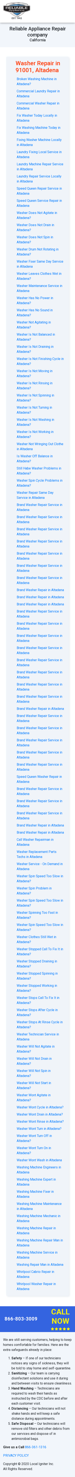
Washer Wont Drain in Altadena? (40, 1114)
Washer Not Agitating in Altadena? (34, 324)
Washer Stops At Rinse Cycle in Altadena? (40, 1024)
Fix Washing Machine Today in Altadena (38, 130)
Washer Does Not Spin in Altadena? (35, 239)
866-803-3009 (21, 1319)
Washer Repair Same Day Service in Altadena (35, 495)
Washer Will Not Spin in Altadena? (34, 1073)
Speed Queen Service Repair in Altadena (39, 203)
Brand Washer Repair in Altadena (40, 590)
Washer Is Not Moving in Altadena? (34, 373)
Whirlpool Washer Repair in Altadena (36, 1286)
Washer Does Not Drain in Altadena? (35, 227)
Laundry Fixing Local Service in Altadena (39, 154)
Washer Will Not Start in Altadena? (34, 1085)
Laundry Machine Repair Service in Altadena (40, 166)
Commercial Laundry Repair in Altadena (38, 93)
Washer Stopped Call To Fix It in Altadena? (40, 951)
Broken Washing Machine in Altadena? (37, 81)
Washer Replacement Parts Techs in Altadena (36, 854)
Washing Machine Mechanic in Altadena (38, 1218)
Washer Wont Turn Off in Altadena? (34, 1138)
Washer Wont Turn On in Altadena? (34, 1150)
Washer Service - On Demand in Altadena (40, 866)
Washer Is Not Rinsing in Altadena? (34, 385)
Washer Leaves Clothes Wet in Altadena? (39, 276)
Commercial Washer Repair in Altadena (38, 105)
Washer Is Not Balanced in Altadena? (36, 337)
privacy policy (16, 1455)
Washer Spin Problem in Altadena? (34, 890)
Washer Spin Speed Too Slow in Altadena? (40, 878)
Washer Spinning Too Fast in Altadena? (37, 915)
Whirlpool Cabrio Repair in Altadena (35, 1274)
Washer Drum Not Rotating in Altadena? (38, 251)
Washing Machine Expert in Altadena (36, 1181)
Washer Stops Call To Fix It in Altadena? (38, 1000)
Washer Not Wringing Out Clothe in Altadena (40, 446)
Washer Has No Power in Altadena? (35, 300)
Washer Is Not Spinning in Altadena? (35, 397)
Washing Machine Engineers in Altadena (39, 1169)
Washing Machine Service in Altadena (37, 1254)
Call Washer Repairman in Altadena (35, 842)
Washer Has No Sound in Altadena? (35, 312)
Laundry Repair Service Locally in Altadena (39, 178)
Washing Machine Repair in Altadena (36, 1230)
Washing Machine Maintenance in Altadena (39, 1206)
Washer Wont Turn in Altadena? (39, 1129)
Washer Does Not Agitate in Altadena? (37, 215)
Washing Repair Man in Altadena (40, 1265)
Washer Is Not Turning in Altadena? (34, 410)
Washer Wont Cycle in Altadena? (40, 1107)
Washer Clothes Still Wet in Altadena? (36, 939)
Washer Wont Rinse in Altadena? (40, 1122)
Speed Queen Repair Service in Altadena (39, 191)
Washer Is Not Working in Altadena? (35, 434)
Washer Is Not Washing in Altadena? (35, 422)
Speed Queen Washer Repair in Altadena (39, 779)
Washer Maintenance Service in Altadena (39, 288)
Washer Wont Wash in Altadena (39, 1160)
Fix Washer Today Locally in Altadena (37, 118)
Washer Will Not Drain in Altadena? (34, 1061)
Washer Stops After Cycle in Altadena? (37, 1012)
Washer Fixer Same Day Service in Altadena (40, 264)
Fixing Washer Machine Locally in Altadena (39, 142)
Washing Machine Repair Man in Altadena (40, 1242)
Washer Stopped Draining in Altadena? (37, 963)
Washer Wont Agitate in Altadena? (34, 1097)
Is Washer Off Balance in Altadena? (35, 458)
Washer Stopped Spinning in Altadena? (37, 975)
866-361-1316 (35, 1447)
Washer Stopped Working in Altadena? (37, 988)
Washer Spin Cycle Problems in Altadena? (39, 483)
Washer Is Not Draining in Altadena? (35, 349)
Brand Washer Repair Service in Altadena (39, 507)
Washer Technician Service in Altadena (38, 1036)
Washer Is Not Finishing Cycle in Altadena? (40, 361)
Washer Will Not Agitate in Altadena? (36, 1048)
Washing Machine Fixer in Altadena (35, 1194)
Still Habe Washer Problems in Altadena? (39, 470)
